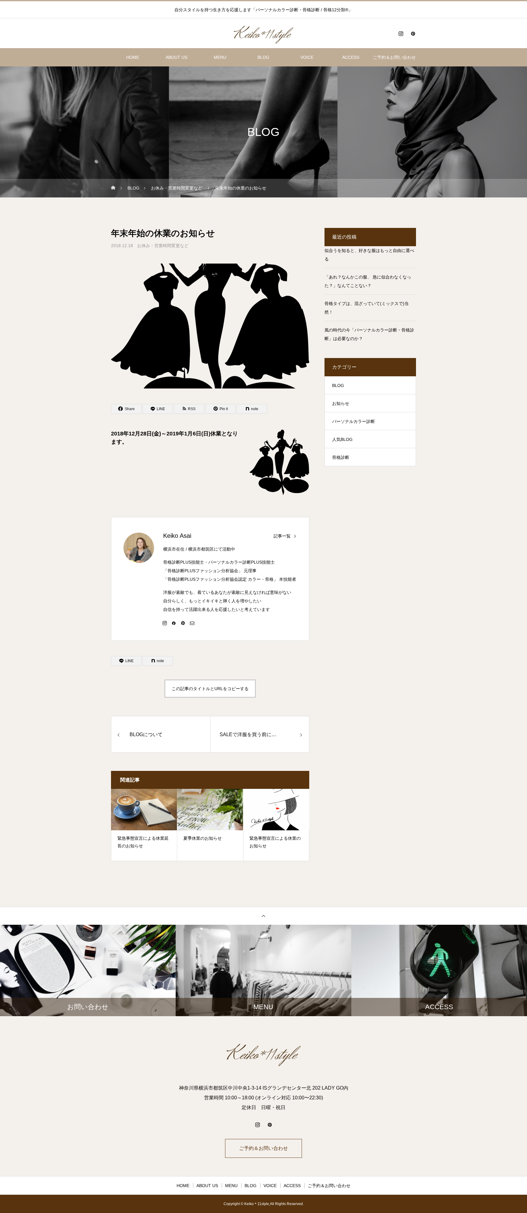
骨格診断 (340, 457)
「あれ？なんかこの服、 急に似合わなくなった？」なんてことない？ (367, 281)
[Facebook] (174, 623)
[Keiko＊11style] (263, 33)
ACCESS (350, 57)
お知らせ (340, 403)
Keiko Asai (177, 535)
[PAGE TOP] (263, 916)
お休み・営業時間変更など (162, 245)
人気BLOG (342, 439)
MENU (220, 57)
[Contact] (192, 623)
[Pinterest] (413, 33)
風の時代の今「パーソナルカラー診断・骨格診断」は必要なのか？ (369, 334)
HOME (132, 57)
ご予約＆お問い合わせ (394, 57)
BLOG (263, 57)
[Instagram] (401, 33)
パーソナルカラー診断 (353, 421)
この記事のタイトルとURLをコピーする (210, 688)
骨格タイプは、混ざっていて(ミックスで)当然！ (366, 307)
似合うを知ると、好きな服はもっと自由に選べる (369, 254)
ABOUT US (176, 57)
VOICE (307, 57)
